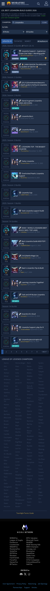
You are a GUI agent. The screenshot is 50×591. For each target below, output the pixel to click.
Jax (16, 386)
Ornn (29, 398)
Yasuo (40, 462)
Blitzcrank (7, 418)
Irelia (17, 373)
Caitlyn (6, 431)
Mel (16, 488)
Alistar (6, 376)
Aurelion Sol (7, 400)
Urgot (40, 410)
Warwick (41, 446)
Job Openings (42, 584)
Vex (39, 426)
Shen (29, 472)
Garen (6, 490)
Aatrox (6, 363)
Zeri (39, 489)
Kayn (17, 425)
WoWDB (29, 542)
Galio (6, 483)
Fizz (5, 480)
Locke (17, 462)
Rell (28, 427)
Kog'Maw (18, 442)
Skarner (30, 489)
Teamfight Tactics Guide (25, 513)
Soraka (29, 499)
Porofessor (14, 542)
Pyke (28, 408)
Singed (29, 479)
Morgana (18, 503)
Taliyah (41, 371)
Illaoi (17, 369)
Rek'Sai (29, 424)
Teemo (40, 381)
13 (42, 352)
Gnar (5, 493)
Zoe (39, 499)
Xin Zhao (41, 459)
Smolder (30, 492)
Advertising (32, 584)
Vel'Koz (41, 423)
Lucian (17, 465)
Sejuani (29, 456)
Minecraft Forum (32, 540)
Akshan (6, 373)
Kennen (18, 429)
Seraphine (30, 462)
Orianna (30, 394)
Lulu (16, 468)
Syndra (40, 363)
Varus (40, 413)
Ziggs (40, 492)
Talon (40, 375)
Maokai (18, 481)
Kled (16, 439)
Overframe (30, 558)
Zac (39, 482)
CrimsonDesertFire (33, 562)
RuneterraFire (15, 549)
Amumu (6, 383)
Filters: (5, 27)
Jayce (17, 389)
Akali (5, 369)
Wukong (41, 449)
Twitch (40, 403)
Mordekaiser (19, 500)
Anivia (6, 386)
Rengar (29, 439)
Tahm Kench (40, 367)
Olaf (28, 391)
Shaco (29, 469)
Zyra (40, 502)
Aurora (6, 404)
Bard (5, 411)
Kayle (17, 422)
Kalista (17, 406)
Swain (29, 502)
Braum (6, 424)
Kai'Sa (17, 402)
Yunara (41, 472)
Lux (16, 472)
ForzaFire (13, 560)
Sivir (28, 485)
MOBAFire (14, 538)
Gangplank (8, 487)
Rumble (29, 446)
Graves (6, 500)
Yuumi (40, 475)
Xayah (40, 452)
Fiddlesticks (8, 473)
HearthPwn (30, 553)
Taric (40, 378)
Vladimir (41, 439)
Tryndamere (42, 394)
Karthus (18, 412)
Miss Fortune (18, 496)
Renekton (30, 436)
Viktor (40, 436)
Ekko (5, 460)
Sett (28, 466)
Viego (40, 433)
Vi (39, 429)
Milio (17, 491)
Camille (6, 434)
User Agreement (9, 584)
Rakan (29, 418)
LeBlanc (18, 445)
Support (27, 587)
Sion (28, 482)
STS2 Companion (32, 560)
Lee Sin (18, 448)
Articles (34, 587)
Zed (39, 485)
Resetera (13, 556)
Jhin (16, 392)
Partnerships (17, 587)
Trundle (41, 391)
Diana (6, 450)
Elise (5, 464)
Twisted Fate (41, 399)
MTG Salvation (31, 538)
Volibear (41, 443)
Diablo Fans (30, 556)
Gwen (6, 503)
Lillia (17, 455)
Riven (29, 443)
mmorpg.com (31, 549)
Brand (6, 421)
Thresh (40, 385)
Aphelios (7, 392)
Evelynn (6, 467)
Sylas (29, 505)
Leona (17, 452)
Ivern (17, 376)
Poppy (29, 404)
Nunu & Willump (30, 387)
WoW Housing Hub (33, 545)
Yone (40, 466)
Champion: (6, 22)
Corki (6, 444)
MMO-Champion (32, 547)
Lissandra (18, 458)
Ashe (5, 396)
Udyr (40, 406)
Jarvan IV (18, 383)
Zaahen (41, 479)
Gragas (6, 496)
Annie (6, 389)
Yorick (40, 469)
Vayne (40, 416)
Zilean (40, 495)
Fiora (5, 477)
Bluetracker (30, 551)
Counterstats (14, 545)
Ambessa (7, 379)
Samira (29, 452)
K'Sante (18, 399)
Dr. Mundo (7, 454)
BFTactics (13, 564)
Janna (17, 379)
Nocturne (30, 383)
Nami (29, 363)
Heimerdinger (20, 363)
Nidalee (29, 376)
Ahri (5, 366)
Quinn (29, 414)
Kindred (18, 435)
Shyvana (30, 475)
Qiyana (29, 411)
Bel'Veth (7, 414)
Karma (17, 409)
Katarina (18, 419)
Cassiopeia (8, 437)
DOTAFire (13, 553)
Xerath (40, 456)
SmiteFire (13, 551)
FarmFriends (14, 558)
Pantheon (30, 401)
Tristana (41, 388)
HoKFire (29, 564)
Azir (5, 408)
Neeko (29, 373)
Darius (6, 447)
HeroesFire (14, 562)
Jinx (16, 396)
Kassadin (18, 416)
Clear (44, 22)
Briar (5, 427)
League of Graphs (16, 540)
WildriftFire (14, 547)
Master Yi (18, 485)
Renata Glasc (29, 432)
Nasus (29, 366)
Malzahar (18, 478)
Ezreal (6, 470)
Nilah (29, 379)
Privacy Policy (21, 584)
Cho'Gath (7, 441)
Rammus (30, 421)
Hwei (17, 366)
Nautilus (30, 369)
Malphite (18, 475)
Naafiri (17, 506)
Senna (29, 459)
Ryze (28, 449)
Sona (29, 495)
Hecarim (7, 506)
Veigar (40, 420)
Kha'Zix (18, 432)
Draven (6, 457)
